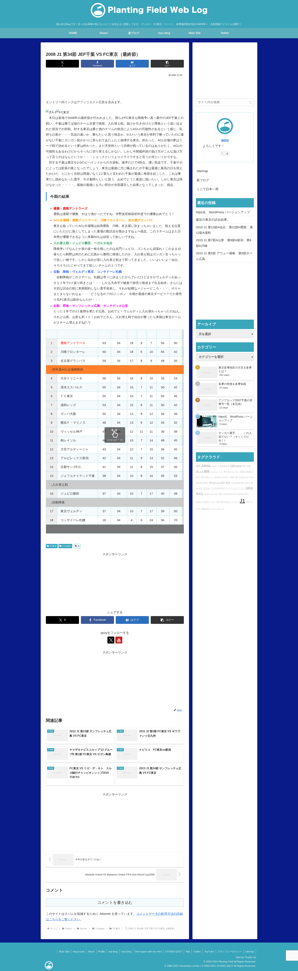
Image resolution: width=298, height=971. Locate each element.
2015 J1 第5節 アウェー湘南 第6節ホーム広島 (224, 256)
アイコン (235, 502)
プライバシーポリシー (230, 951)
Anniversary (244, 477)
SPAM (231, 477)
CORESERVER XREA (240, 483)
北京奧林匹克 (223, 466)
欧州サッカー (209, 502)
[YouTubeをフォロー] (118, 640)
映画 (228, 483)
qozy (225, 140)
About (91, 951)
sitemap (249, 951)
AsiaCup (199, 502)
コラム (206, 488)
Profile (101, 951)
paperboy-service (221, 477)
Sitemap (202, 171)
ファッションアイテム (235, 488)
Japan (214, 466)
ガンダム (214, 472)
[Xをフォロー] (110, 640)
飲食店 (205, 483)
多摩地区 (206, 465)
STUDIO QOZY (173, 951)
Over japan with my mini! (148, 951)
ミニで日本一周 (207, 189)
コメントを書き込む (115, 902)
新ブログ (203, 180)
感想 (198, 466)
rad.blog (113, 951)
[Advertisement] (115, 87)
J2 (236, 477)
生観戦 (242, 472)
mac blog (126, 951)
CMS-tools (235, 465)
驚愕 (248, 502)
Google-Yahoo (243, 494)
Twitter (197, 951)
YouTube (209, 951)
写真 (220, 494)
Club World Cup (229, 494)
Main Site (64, 951)
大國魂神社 (205, 509)
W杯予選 (219, 502)
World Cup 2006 (217, 483)
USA (251, 477)
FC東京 (53, 546)
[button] (167, 64)
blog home (79, 951)
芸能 (202, 477)
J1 (78, 546)
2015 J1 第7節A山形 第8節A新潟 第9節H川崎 (223, 242)
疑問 (244, 466)
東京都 (199, 483)
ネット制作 (203, 471)
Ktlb (188, 951)
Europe (227, 502)
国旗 (249, 466)
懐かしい (209, 477)
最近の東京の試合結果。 (213, 219)
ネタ (221, 472)
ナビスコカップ (217, 509)
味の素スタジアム (231, 472)
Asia (248, 471)
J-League (66, 546)
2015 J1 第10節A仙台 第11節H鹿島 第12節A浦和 (224, 230)
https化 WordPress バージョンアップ (223, 212)
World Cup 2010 (210, 494)
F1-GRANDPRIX (218, 488)
